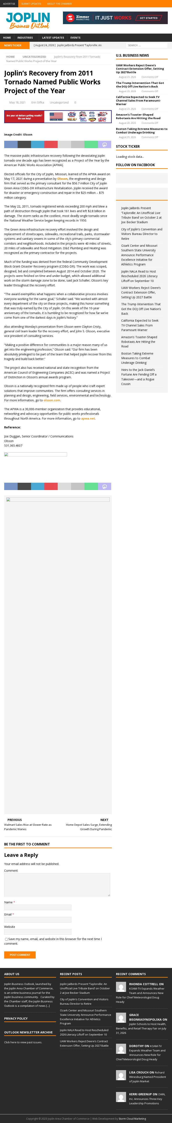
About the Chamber (59, 3)
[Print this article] (78, 144)
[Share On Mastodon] (104, 144)
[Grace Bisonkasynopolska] (121, 1020)
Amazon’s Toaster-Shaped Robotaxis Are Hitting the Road (138, 116)
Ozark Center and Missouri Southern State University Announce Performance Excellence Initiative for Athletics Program (139, 255)
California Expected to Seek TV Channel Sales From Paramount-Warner (138, 100)
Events (75, 37)
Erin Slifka (37, 102)
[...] (48, 1006)
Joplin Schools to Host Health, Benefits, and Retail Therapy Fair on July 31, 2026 (141, 1028)
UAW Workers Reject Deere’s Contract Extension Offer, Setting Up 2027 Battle (140, 68)
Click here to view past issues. (23, 1042)
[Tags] (141, 194)
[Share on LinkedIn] (37, 144)
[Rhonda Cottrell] (121, 989)
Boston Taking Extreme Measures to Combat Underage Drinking (142, 130)
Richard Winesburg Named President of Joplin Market (147, 1077)
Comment (11, 871)
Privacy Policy (15, 1018)
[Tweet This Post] (24, 144)
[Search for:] (147, 45)
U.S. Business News (132, 55)
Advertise (9, 3)
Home (7, 37)
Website (9, 927)
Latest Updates (53, 37)
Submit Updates (31, 3)
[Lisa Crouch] (121, 1078)
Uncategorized (59, 102)
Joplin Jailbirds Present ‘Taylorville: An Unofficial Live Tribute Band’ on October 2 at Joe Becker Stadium (85, 988)
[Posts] (124, 194)
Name (8, 902)
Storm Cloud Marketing (132, 1118)
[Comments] (159, 194)
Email (8, 914)
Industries (25, 37)
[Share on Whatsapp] (91, 144)
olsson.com (52, 400)
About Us (11, 974)
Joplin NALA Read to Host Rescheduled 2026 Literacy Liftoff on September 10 (139, 276)
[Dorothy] (121, 1051)
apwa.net (88, 418)
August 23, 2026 (127, 76)
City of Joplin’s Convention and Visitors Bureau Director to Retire (141, 234)
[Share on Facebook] (11, 144)
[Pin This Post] (51, 144)
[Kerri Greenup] (121, 1100)
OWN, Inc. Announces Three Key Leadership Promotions (147, 1098)
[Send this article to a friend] (64, 144)
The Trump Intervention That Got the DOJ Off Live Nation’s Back (140, 84)
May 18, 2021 (17, 102)
